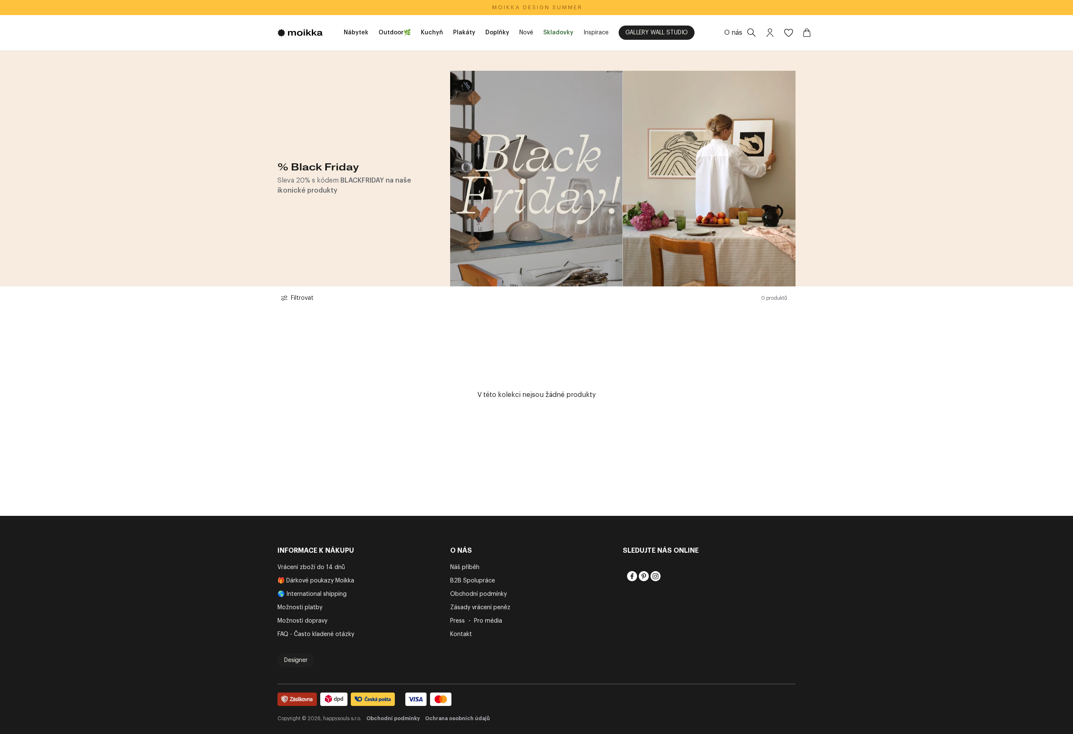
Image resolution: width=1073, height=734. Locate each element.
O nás (733, 32)
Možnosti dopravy (302, 621)
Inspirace (596, 33)
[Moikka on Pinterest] (643, 576)
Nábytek (356, 33)
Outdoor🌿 (394, 33)
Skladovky (558, 33)
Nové (526, 33)
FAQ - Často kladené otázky (315, 634)
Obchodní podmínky (478, 594)
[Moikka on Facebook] (631, 576)
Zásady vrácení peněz (480, 607)
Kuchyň (432, 33)
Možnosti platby (299, 607)
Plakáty (464, 33)
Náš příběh (464, 567)
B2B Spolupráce (472, 581)
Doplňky (497, 33)
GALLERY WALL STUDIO (656, 33)
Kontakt (461, 634)
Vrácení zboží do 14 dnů (311, 567)
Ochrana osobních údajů (457, 718)
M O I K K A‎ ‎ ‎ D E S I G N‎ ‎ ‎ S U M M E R (536, 7)
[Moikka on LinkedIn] (666, 576)
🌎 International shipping (312, 594)
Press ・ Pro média (476, 621)
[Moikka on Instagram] (655, 576)
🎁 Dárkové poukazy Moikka (315, 581)
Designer (296, 660)
